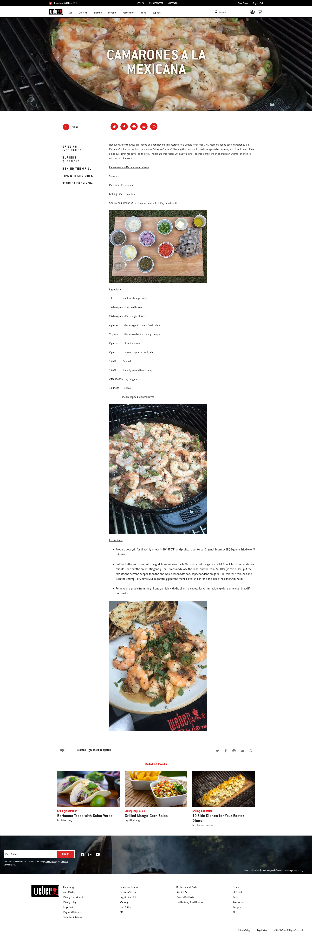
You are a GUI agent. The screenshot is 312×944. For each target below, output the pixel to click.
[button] (74, 12)
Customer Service (128, 892)
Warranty (124, 902)
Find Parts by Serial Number (189, 902)
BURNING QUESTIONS (71, 159)
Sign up (65, 854)
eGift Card (237, 892)
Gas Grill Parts (182, 892)
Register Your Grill (128, 897)
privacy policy (297, 870)
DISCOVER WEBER (156, 3)
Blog (235, 912)
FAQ (121, 912)
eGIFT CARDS (173, 3)
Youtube (97, 854)
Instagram (90, 855)
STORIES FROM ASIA (77, 183)
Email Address (12, 854)
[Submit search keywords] (216, 12)
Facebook (82, 855)
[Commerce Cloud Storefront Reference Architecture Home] (56, 12)
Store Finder (243, 3)
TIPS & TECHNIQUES (77, 176)
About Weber (69, 892)
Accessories (238, 902)
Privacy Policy (52, 861)
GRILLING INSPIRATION (72, 148)
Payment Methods (72, 912)
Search (222, 12)
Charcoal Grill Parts (185, 897)
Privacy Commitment (73, 897)
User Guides (125, 907)
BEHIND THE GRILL (76, 168)
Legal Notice (69, 907)
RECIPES (140, 3)
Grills (235, 897)
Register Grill (258, 3)
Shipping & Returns (72, 917)
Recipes (237, 907)
